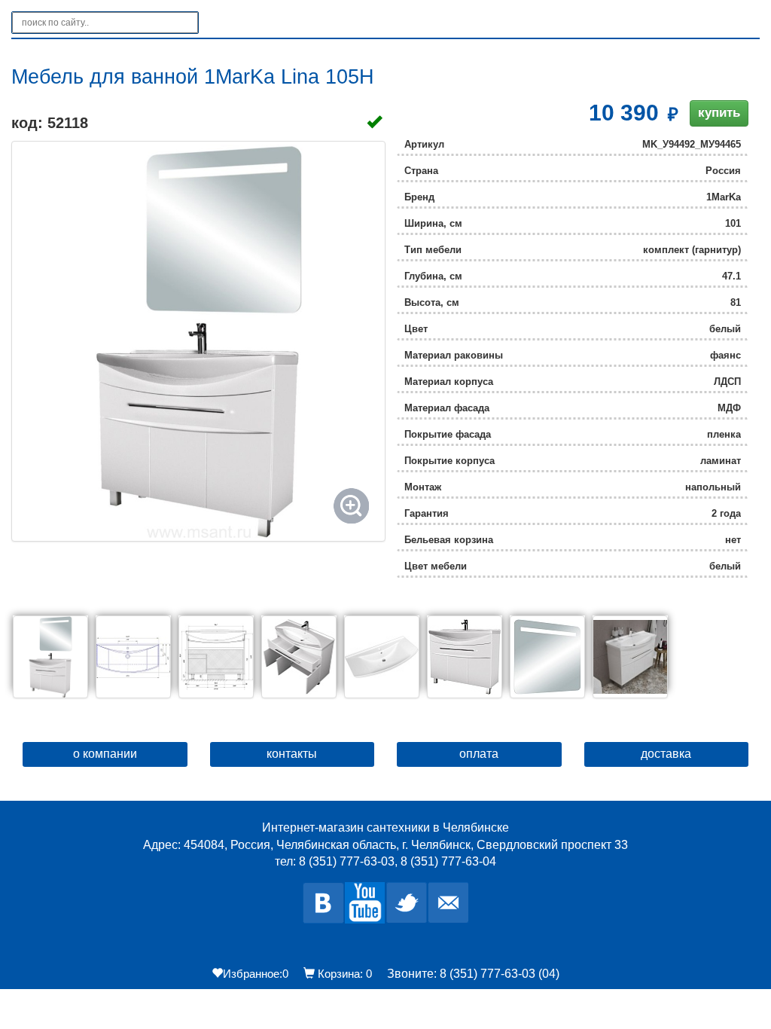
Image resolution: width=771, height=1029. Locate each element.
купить (719, 112)
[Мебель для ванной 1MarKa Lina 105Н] (198, 341)
